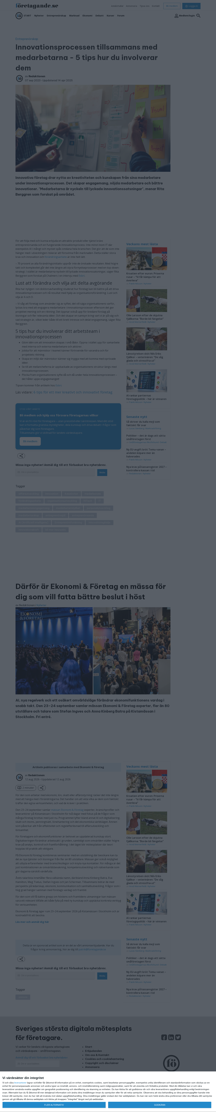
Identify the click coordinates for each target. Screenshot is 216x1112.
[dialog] (108, 1092)
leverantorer (20, 1083)
